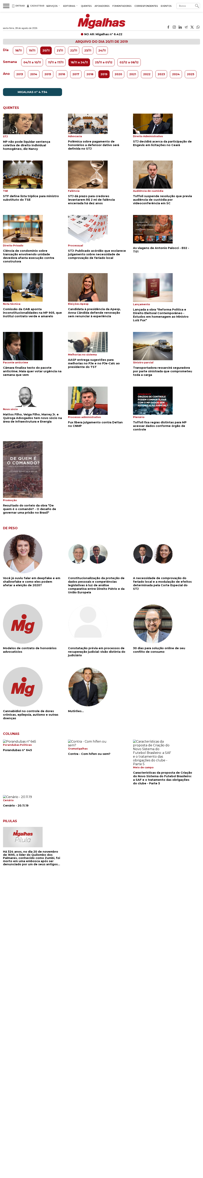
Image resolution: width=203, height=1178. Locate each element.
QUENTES (86, 6)
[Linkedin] (180, 27)
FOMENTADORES (121, 6)
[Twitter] (192, 27)
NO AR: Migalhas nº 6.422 (103, 34)
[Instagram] (174, 27)
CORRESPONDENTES (146, 6)
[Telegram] (186, 27)
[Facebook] (168, 27)
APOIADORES (102, 6)
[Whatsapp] (198, 27)
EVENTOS (166, 6)
